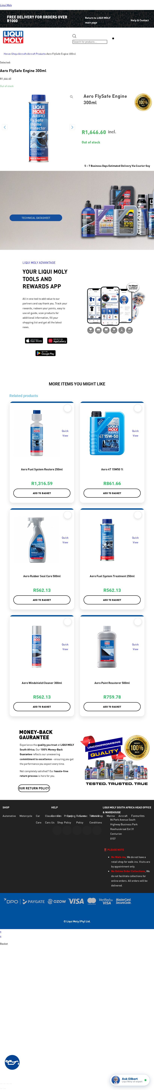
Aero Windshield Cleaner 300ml (42, 682)
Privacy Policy (68, 819)
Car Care (38, 819)
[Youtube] (57, 830)
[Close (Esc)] (11, 1083)
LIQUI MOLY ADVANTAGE (39, 263)
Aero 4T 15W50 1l (112, 469)
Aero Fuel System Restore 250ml (42, 469)
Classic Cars (49, 819)
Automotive (9, 815)
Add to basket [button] (42, 493)
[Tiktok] (97, 830)
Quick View (65, 433)
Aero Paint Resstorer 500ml (112, 682)
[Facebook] (67, 830)
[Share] (7, 1083)
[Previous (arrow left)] (1, 1088)
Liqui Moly (6, 5)
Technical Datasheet (36, 217)
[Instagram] (77, 830)
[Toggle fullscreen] (4, 1083)
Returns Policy (81, 819)
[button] (113, 38)
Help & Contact (140, 20)
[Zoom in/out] (1, 1083)
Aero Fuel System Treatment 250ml (112, 576)
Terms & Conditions (95, 819)
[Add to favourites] (68, 408)
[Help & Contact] (125, 17)
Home (7, 53)
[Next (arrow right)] (4, 1088)
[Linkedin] (87, 830)
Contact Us (55, 819)
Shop (14, 53)
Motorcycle (26, 815)
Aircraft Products (36, 53)
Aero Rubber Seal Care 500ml (42, 576)
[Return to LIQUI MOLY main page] (79, 15)
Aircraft (22, 53)
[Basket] (123, 39)
